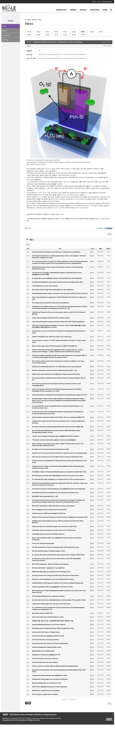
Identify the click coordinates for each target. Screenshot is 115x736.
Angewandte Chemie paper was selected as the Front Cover (51, 604)
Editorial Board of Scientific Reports (43, 651)
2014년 (47, 34)
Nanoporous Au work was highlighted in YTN (46, 655)
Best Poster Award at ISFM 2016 (42, 613)
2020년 (74, 32)
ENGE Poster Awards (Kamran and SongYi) (46, 690)
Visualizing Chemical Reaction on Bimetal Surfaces (48, 534)
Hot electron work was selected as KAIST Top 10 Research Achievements (55, 575)
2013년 (56, 34)
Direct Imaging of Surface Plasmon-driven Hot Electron (49, 509)
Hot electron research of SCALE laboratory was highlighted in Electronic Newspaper (58, 489)
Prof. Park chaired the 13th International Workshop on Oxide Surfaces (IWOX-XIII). (57, 427)
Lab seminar (6, 35)
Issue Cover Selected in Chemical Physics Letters (48, 617)
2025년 (29, 32)
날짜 (100, 248)
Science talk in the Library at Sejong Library (46, 632)
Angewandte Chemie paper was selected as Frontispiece (50, 679)
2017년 (101, 32)
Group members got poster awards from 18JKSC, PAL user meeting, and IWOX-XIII (58, 417)
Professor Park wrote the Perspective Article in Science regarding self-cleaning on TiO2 (60, 517)
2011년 (74, 34)
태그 (29, 703)
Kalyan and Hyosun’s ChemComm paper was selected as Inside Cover (54, 526)
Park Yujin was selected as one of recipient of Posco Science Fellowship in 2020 (57, 457)
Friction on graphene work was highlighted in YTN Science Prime (52, 587)
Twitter (105, 228)
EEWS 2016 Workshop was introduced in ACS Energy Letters (51, 571)
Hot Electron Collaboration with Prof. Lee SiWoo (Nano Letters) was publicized (57, 42)
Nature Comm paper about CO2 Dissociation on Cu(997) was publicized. (54, 346)
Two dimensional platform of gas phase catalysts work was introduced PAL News (57, 282)
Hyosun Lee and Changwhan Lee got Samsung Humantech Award (53, 579)
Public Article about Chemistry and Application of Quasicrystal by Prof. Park (56, 374)
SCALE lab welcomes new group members (45, 639)
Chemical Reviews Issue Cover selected (45, 658)
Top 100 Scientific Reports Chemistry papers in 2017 (48, 551)
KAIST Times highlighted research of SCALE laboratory (49, 687)
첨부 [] (29, 228)
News (4, 26)
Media (4, 31)
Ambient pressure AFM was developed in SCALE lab (48, 513)
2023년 (47, 32)
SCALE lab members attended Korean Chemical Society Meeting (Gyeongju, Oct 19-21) (59, 395)
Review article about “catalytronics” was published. (48, 568)
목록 (109, 234)
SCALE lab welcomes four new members (45, 662)
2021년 (65, 32)
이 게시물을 (99, 228)
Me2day (107, 228)
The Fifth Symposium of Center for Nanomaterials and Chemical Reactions (55, 547)
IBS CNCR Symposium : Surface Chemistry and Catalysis (50, 564)
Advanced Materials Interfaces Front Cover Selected (48, 624)
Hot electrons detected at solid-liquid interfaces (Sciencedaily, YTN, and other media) (59, 600)
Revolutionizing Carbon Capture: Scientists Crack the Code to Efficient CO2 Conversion (60, 293)
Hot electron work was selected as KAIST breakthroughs (50, 643)
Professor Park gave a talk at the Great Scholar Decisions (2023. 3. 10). (54, 370)
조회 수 (108, 248)
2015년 (38, 34)
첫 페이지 (65, 699)
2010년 (83, 34)
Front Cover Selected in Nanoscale (43, 543)
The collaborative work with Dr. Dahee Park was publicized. (50, 303)
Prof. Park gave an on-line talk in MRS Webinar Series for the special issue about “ (58, 475)
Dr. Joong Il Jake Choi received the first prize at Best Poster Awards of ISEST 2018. (58, 555)
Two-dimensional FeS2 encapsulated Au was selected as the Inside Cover (55, 492)
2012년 (65, 34)
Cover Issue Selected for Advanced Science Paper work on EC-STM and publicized (58, 321)
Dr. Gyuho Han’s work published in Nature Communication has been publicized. (57, 278)
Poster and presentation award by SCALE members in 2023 (51, 318)
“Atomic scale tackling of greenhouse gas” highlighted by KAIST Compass (55, 436)
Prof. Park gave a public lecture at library (45, 694)
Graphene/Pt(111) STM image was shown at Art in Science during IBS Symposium (57, 583)
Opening (5, 40)
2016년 (29, 34)
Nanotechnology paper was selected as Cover (46, 683)
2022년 (56, 32)
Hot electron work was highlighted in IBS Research (48, 636)
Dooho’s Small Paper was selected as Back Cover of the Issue (52, 336)
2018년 (92, 32)
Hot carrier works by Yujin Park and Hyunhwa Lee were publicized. (53, 289)
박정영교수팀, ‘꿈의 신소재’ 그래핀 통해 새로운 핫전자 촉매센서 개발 (52, 621)
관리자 (29, 46)
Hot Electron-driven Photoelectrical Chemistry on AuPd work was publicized (56, 252)
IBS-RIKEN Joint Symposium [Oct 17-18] (45, 496)
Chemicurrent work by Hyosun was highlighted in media (49, 675)
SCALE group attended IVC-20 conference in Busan (48, 596)
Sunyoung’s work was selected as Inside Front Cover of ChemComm (54, 530)
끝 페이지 (72, 699)
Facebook (109, 228)
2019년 (83, 32)
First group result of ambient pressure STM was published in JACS (53, 628)
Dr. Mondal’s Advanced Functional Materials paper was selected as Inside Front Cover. (59, 472)
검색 (26, 703)
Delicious (111, 228)
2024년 (38, 32)
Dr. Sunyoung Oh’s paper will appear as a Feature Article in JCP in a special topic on (58, 479)
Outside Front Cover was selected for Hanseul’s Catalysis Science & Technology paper (59, 453)
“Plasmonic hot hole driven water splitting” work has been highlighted (54, 440)
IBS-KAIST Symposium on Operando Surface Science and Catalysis (53, 506)
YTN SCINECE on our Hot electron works (45, 286)
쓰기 (109, 703)
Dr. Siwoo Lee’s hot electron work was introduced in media (50, 449)
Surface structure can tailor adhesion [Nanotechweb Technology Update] (55, 666)
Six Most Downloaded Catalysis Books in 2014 (46, 647)
